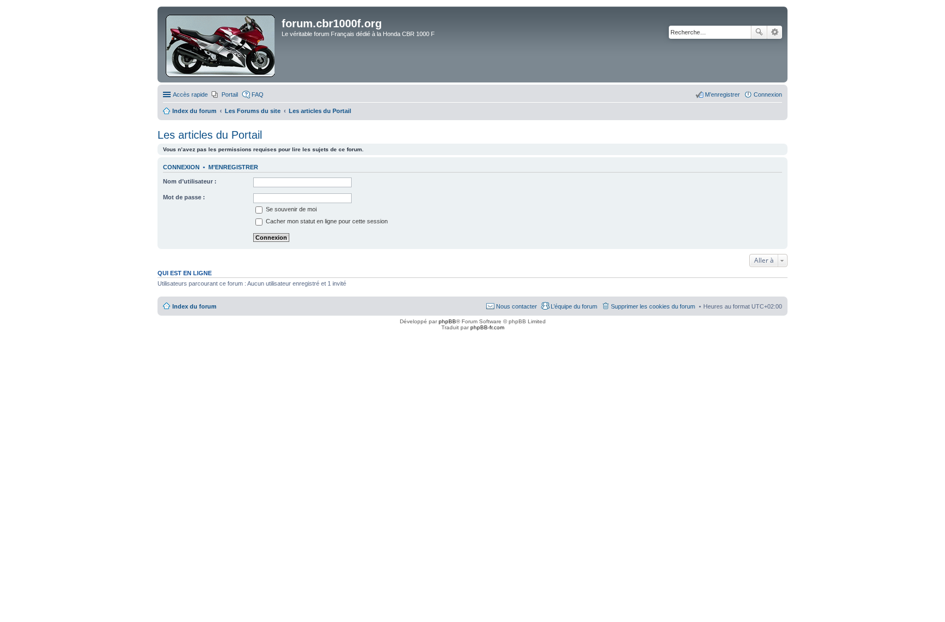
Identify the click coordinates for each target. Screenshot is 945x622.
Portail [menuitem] (229, 94)
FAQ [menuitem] (258, 94)
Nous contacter (516, 306)
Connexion (181, 167)
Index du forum (194, 306)
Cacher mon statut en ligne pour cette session (326, 221)
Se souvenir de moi (290, 209)
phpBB (447, 321)
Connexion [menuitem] (768, 94)
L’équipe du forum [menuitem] (574, 306)
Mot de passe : (184, 197)
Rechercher (759, 32)
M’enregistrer (233, 167)
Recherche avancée (774, 32)
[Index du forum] (221, 44)
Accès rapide (190, 94)
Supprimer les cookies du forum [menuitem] (653, 306)
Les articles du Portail (210, 135)
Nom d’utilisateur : (190, 181)
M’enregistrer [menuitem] (722, 94)
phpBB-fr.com (487, 327)
